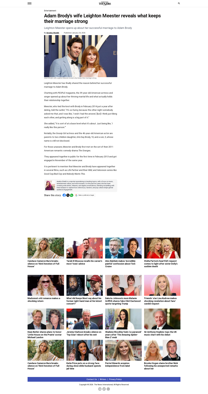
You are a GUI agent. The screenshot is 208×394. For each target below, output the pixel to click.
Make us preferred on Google (86, 195)
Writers (103, 379)
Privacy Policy (115, 379)
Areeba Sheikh (52, 33)
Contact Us (92, 379)
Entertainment (50, 11)
